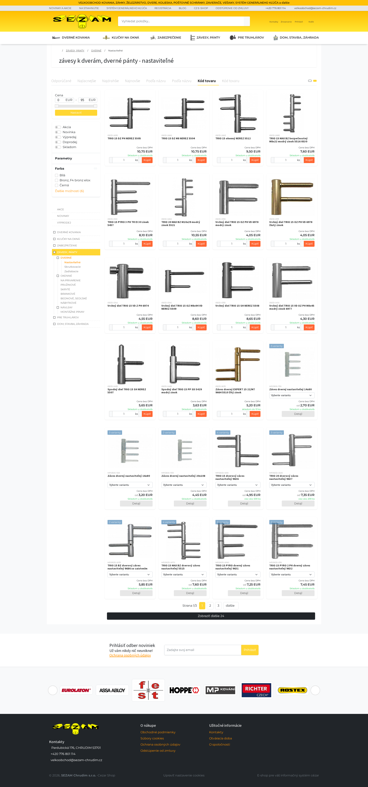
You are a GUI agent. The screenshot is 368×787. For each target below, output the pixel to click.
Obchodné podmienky (158, 732)
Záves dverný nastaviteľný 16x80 (129, 476)
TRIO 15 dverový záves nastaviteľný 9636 (229, 477)
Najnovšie (132, 80)
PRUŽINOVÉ (68, 284)
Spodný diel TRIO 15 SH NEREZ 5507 (127, 391)
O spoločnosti (219, 744)
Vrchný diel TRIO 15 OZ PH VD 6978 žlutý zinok (290, 223)
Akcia (67, 127)
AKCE (60, 209)
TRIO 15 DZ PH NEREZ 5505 (124, 138)
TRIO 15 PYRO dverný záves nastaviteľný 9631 (232, 567)
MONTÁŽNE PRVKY (72, 311)
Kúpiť (147, 160)
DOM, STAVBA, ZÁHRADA (299, 37)
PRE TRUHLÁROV (251, 37)
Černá (64, 185)
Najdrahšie (110, 80)
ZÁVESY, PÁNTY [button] (67, 252)
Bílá (62, 175)
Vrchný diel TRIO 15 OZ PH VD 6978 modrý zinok (237, 223)
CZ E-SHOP (201, 8)
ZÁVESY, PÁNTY (208, 37)
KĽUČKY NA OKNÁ (125, 37)
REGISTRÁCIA (162, 8)
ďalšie (230, 605)
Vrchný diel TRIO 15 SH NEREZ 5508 (237, 305)
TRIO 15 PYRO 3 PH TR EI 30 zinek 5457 (128, 223)
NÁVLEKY (66, 307)
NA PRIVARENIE (71, 280)
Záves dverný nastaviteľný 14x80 (290, 389)
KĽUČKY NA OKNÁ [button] (68, 238)
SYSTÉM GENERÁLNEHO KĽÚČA (127, 8)
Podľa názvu (156, 80)
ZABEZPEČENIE (169, 37)
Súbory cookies (152, 738)
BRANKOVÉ (68, 293)
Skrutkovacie (72, 266)
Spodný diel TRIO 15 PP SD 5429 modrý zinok (181, 391)
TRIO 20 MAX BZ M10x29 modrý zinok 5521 (180, 223)
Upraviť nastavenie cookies (184, 775)
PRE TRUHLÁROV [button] (68, 317)
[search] (247, 21)
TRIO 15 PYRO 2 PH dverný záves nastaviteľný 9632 (289, 567)
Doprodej (70, 142)
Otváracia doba (220, 738)
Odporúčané (61, 80)
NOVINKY (63, 215)
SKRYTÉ (65, 289)
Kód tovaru (207, 80)
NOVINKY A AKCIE (60, 8)
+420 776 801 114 (275, 8)
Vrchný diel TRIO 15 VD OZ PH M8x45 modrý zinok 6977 (291, 307)
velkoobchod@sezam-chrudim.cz (315, 8)
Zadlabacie (71, 271)
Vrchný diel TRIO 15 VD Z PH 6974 (128, 305)
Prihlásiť (250, 650)
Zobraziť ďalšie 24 (211, 616)
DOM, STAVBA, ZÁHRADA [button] (73, 323)
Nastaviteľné (115, 50)
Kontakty (216, 732)
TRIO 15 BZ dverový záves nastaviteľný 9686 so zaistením (127, 567)
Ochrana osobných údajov (130, 655)
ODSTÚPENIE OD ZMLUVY (232, 8)
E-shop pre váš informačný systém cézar (288, 775)
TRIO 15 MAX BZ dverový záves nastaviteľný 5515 (180, 567)
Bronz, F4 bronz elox (75, 180)
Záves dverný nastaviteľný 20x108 (183, 476)
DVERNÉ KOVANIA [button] (69, 232)
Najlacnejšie (86, 80)
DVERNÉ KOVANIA (76, 37)
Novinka (69, 132)
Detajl (298, 414)
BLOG (182, 8)
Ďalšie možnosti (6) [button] (69, 191)
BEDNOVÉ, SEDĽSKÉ (74, 298)
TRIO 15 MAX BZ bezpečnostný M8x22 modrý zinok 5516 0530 (288, 140)
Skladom (69, 147)
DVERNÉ (96, 50)
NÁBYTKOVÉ (68, 302)
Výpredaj (69, 137)
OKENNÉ (66, 275)
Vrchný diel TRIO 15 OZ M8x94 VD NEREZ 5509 (181, 307)
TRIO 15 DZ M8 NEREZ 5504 (178, 138)
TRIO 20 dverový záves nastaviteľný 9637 (283, 477)
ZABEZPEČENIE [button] (67, 245)
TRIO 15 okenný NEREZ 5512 (233, 138)
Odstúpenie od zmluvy (158, 750)
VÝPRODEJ (64, 222)
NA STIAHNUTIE (89, 8)
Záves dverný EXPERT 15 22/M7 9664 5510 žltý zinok (235, 391)
